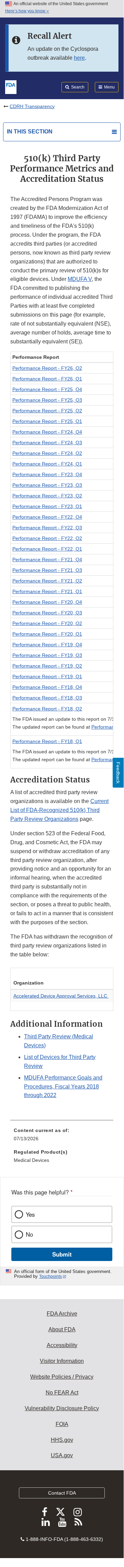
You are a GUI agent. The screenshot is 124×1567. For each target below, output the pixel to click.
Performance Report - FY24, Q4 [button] (47, 432)
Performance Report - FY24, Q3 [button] (47, 442)
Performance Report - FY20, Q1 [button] (47, 634)
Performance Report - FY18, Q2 (47, 708)
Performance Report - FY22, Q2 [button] (47, 538)
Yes (30, 1214)
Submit (62, 1254)
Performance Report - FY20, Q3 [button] (47, 612)
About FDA (62, 1329)
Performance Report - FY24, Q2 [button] (47, 453)
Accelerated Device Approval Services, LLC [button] (61, 996)
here (79, 58)
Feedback (118, 773)
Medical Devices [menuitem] (31, 1160)
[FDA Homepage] (10, 86)
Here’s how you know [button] (25, 11)
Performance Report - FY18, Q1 (47, 741)
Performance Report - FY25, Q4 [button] (47, 389)
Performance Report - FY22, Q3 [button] (47, 527)
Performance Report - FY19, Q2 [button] (47, 666)
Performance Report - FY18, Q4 (47, 687)
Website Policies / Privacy (61, 1377)
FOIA (62, 1424)
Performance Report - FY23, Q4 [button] (47, 474)
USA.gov (62, 1455)
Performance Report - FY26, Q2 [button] (47, 368)
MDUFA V (80, 279)
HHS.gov (62, 1440)
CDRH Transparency (32, 106)
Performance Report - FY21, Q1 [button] (47, 591)
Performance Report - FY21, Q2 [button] (47, 581)
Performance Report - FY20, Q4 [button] (47, 602)
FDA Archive (62, 1314)
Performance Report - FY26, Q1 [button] (47, 378)
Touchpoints (50, 1276)
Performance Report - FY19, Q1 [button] (47, 676)
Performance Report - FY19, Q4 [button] (47, 644)
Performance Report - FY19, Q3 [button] (47, 655)
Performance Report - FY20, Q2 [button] (47, 623)
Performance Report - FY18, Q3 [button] (47, 697)
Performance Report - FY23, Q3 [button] (47, 485)
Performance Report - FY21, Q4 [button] (47, 559)
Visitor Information (62, 1361)
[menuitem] (61, 1137)
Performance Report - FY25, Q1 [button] (47, 421)
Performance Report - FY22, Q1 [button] (47, 549)
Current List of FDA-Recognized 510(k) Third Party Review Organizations (59, 810)
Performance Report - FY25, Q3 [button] (47, 400)
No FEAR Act (62, 1392)
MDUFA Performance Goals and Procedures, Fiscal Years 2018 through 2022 (63, 1086)
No (29, 1234)
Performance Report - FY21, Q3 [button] (47, 570)
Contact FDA (62, 1493)
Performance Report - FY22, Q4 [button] (47, 517)
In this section (30, 131)
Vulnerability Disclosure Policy (62, 1408)
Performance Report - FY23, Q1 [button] (47, 506)
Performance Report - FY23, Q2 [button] (47, 495)
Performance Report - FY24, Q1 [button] (47, 464)
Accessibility (62, 1345)
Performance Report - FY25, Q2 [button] (47, 410)
